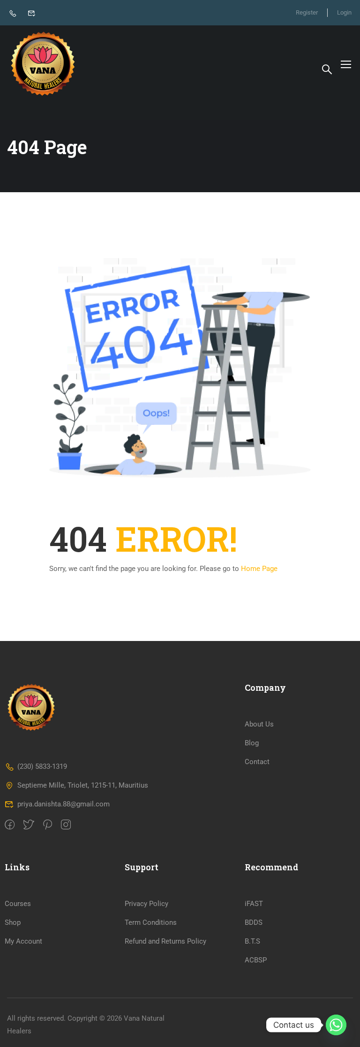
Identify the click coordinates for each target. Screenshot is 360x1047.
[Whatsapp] (336, 1025)
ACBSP (256, 960)
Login (344, 12)
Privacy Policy (146, 903)
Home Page (259, 568)
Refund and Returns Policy (165, 941)
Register (307, 12)
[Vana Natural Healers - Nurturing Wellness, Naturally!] (43, 64)
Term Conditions (151, 922)
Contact (257, 762)
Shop (13, 922)
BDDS (253, 922)
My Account (23, 941)
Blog (252, 743)
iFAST (254, 903)
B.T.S (252, 941)
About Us (259, 724)
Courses (18, 903)
